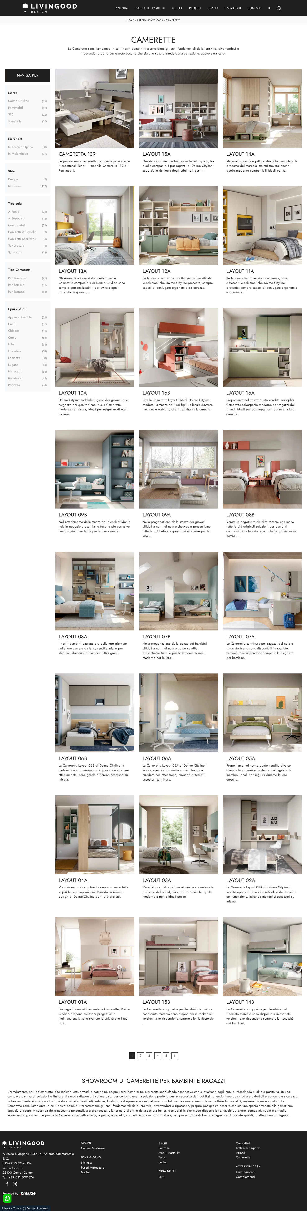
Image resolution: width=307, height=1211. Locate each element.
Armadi (241, 1152)
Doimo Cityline (18, 101)
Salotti (163, 1143)
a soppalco (16, 218)
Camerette (173, 20)
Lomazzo (14, 358)
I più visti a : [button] (17, 309)
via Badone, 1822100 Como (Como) (18, 1170)
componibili (16, 225)
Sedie (163, 1162)
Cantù (12, 324)
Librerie (86, 1162)
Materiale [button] (15, 138)
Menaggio (15, 371)
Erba (11, 344)
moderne (14, 186)
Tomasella (15, 121)
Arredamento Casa (150, 20)
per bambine (17, 278)
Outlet (177, 8)
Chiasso (13, 330)
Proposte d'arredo (150, 8)
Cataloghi (233, 8)
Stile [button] (11, 171)
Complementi (245, 1176)
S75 (10, 114)
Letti (162, 1176)
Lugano (13, 364)
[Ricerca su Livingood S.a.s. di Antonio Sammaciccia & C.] (279, 8)
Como (12, 337)
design (13, 179)
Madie (85, 1172)
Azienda (121, 8)
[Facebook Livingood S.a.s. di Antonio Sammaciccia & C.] (6, 1183)
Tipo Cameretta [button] (19, 269)
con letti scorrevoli (22, 239)
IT (269, 8)
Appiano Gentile (20, 317)
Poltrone (164, 1148)
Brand (213, 8)
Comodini (243, 1143)
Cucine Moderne (93, 1148)
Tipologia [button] (15, 203)
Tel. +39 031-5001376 (18, 1177)
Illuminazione (245, 1172)
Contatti (254, 8)
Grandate (14, 351)
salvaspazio (16, 245)
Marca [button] (12, 92)
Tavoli (162, 1157)
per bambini (16, 284)
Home (130, 20)
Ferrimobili (16, 107)
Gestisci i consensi (38, 1208)
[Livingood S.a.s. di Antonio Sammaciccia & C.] (23, 1144)
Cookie (17, 1208)
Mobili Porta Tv (169, 1152)
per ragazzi (16, 291)
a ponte (13, 211)
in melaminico (18, 153)
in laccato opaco (20, 147)
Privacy (5, 1208)
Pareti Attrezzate (92, 1167)
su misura (15, 252)
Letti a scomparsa (248, 1148)
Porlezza (14, 385)
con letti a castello (22, 232)
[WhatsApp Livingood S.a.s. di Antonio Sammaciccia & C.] (7, 1198)
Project (195, 8)
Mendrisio (15, 378)
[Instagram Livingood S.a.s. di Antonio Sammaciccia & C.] (13, 1183)
